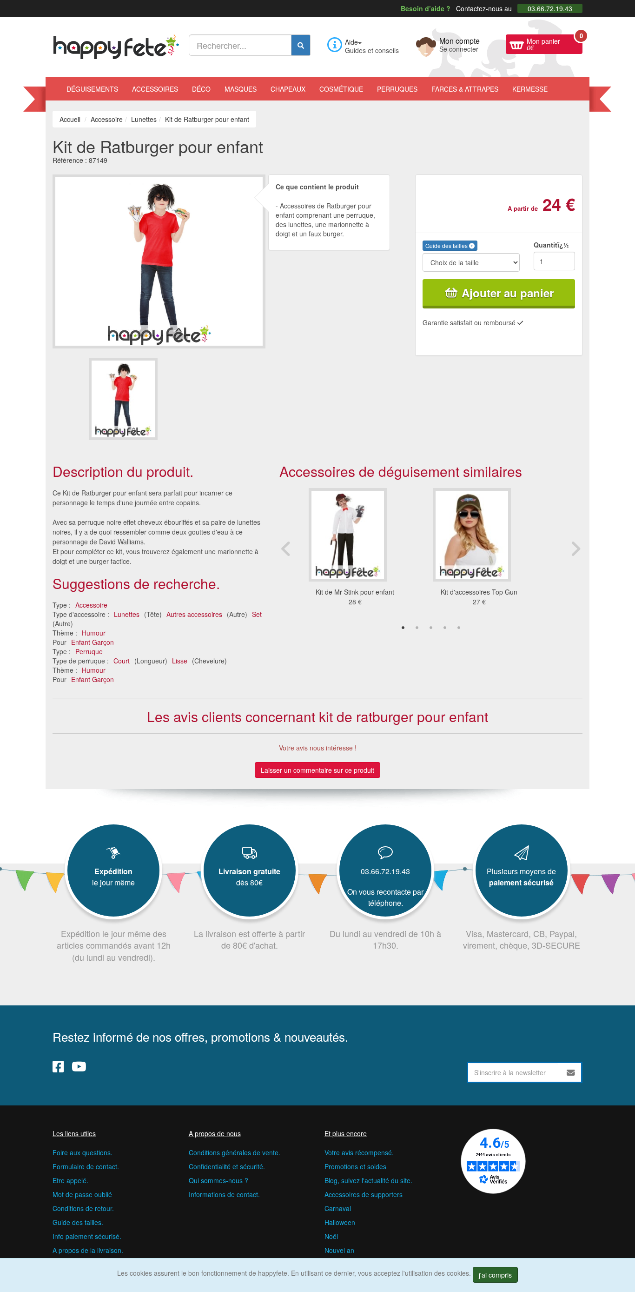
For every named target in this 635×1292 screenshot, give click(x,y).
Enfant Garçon (92, 642)
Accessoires (155, 89)
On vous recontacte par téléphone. (385, 897)
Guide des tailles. (78, 1222)
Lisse (179, 660)
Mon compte (459, 43)
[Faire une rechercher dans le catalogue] (300, 45)
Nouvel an (339, 1250)
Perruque (89, 651)
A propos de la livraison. (88, 1250)
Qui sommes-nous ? (218, 1180)
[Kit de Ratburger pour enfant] (123, 399)
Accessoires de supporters (363, 1194)
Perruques (397, 89)
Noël (331, 1236)
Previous (286, 548)
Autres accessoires (194, 614)
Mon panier (554, 43)
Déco (201, 89)
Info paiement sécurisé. (87, 1236)
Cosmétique (341, 89)
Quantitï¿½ (551, 244)
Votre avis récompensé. (359, 1152)
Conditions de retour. (83, 1208)
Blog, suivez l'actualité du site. (368, 1180)
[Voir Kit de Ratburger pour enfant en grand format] (159, 260)
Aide (351, 42)
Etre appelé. (70, 1180)
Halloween (339, 1222)
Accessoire (91, 604)
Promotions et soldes (355, 1166)
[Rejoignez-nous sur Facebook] (58, 1066)
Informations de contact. (224, 1194)
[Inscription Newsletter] (571, 1072)
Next (575, 548)
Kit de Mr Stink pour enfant (355, 591)
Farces (464, 89)
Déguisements (92, 89)
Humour (94, 632)
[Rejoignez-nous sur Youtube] (79, 1066)
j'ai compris (495, 1274)
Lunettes (126, 614)
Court (121, 660)
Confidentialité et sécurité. (227, 1166)
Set (257, 614)
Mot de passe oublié (82, 1194)
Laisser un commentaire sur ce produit (317, 770)
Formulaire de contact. (86, 1166)
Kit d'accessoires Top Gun (479, 591)
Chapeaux (288, 89)
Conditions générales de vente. (234, 1152)
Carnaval (337, 1208)
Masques (241, 89)
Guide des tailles (447, 245)
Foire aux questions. (82, 1152)
